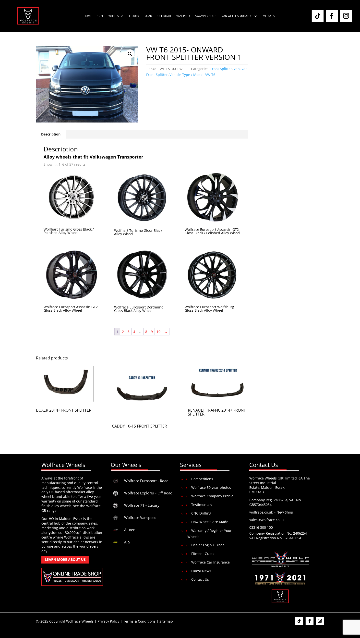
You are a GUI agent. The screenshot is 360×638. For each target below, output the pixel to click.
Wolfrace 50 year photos (211, 487)
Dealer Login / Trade (208, 545)
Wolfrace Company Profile (212, 496)
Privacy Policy (108, 621)
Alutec (129, 529)
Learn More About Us (65, 559)
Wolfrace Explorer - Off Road (148, 493)
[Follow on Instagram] (346, 16)
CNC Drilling (201, 513)
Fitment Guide (203, 553)
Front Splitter (221, 68)
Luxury (134, 16)
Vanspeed (183, 16)
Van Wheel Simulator (237, 16)
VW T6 (210, 74)
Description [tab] (50, 134)
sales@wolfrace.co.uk (266, 519)
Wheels (113, 16)
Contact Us (200, 579)
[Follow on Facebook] (332, 16)
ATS (127, 542)
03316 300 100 (261, 527)
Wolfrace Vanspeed (140, 517)
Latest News (201, 570)
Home (88, 16)
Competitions (202, 479)
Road (148, 16)
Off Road (164, 16)
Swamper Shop (205, 16)
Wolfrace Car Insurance (210, 562)
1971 (100, 16)
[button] (130, 53)
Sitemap (166, 621)
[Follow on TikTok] (318, 16)
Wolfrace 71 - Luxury (141, 505)
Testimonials (201, 504)
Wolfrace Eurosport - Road (146, 480)
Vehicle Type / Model (186, 74)
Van (237, 68)
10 (158, 331)
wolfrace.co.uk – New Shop (271, 512)
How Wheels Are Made (209, 521)
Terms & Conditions (139, 621)
